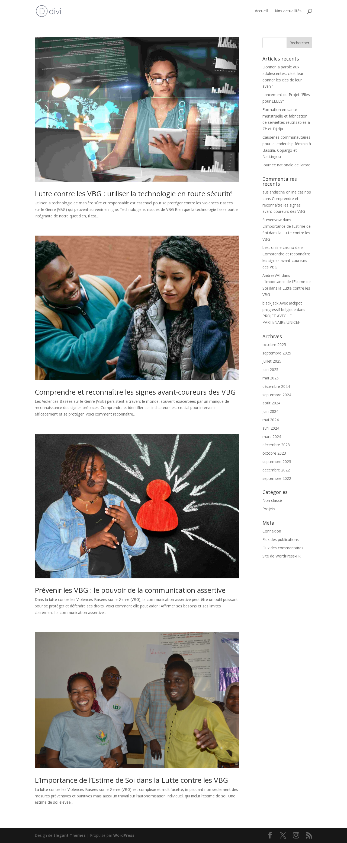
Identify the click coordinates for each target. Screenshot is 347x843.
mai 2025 (270, 378)
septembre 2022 (276, 478)
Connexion (271, 531)
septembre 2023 (276, 461)
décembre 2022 (276, 470)
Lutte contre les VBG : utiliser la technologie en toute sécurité (134, 193)
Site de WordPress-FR (281, 556)
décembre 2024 (276, 386)
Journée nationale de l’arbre (286, 164)
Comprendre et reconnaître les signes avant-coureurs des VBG (135, 392)
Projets (268, 508)
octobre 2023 (274, 453)
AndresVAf (271, 275)
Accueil (261, 11)
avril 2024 (270, 428)
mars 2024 (271, 436)
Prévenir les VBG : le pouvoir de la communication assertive (130, 590)
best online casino (278, 247)
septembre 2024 (276, 394)
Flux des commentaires (282, 547)
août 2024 (271, 402)
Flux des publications (280, 539)
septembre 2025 (276, 353)
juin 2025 (270, 369)
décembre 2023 (276, 444)
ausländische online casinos (286, 192)
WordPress (123, 835)
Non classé (272, 500)
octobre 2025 (274, 344)
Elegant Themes (69, 835)
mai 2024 (270, 419)
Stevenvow (272, 219)
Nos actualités (288, 11)
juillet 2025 (271, 361)
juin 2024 (270, 411)
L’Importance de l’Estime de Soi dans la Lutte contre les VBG (131, 780)
